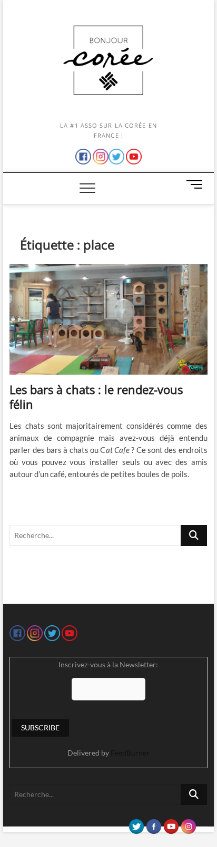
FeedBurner (130, 752)
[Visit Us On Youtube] (171, 824)
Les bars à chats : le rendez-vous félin (96, 396)
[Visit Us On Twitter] (136, 824)
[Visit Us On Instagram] (188, 824)
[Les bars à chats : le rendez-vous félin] (108, 319)
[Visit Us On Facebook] (153, 824)
